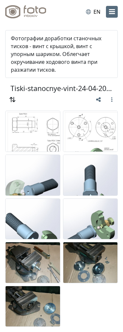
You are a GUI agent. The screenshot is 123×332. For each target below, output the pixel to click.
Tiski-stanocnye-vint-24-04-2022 (61, 88)
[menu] (112, 12)
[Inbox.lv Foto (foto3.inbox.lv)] (32, 11)
